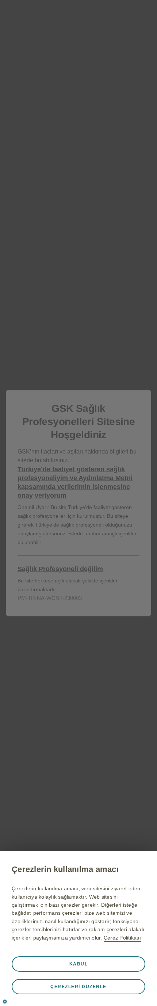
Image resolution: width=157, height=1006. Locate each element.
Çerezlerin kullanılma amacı (65, 869)
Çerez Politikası (122, 938)
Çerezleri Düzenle (78, 986)
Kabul (78, 964)
